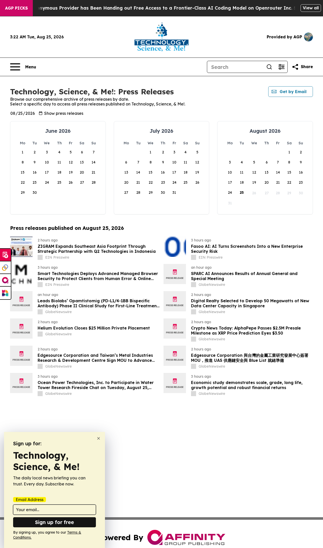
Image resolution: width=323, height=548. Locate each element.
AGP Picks (16, 8)
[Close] (98, 438)
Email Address (29, 499)
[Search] (269, 67)
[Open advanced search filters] (281, 67)
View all (311, 7)
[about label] (40, 257)
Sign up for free (54, 522)
